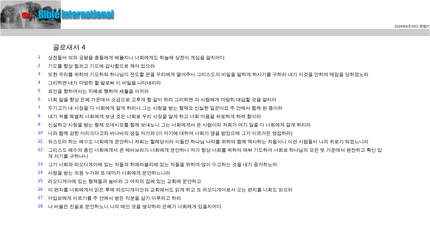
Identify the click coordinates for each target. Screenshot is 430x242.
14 (40, 172)
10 (40, 132)
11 (40, 141)
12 (40, 149)
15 (40, 180)
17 (40, 197)
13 (40, 164)
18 (40, 206)
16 (40, 189)
